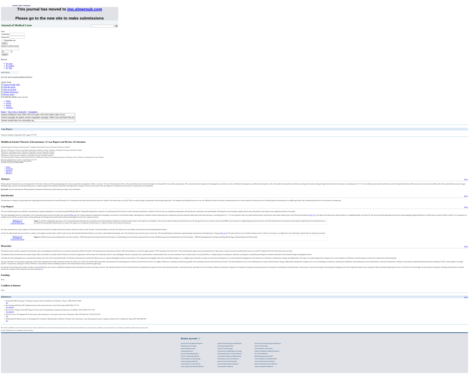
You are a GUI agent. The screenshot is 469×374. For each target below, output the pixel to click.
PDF (18, 85)
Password (5, 37)
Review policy (9, 94)
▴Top (466, 179)
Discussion (9, 171)
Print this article (9, 87)
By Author (10, 66)
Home (8, 101)
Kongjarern (33, 112)
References (9, 173)
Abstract (6, 85)
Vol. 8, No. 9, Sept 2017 (17, 112)
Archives (9, 108)
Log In (8, 103)
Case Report (9, 170)
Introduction (9, 168)
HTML (13, 85)
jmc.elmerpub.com (84, 9)
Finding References (10, 92)
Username (5, 34)
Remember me (10, 40)
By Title (9, 68)
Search (8, 105)
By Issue (9, 64)
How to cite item (9, 90)
